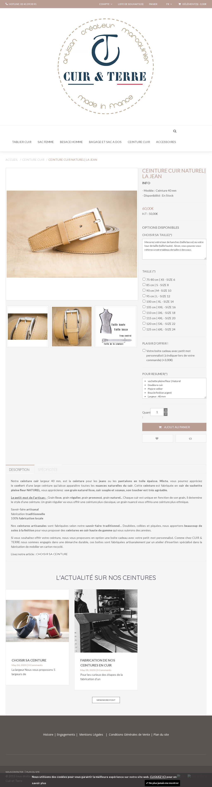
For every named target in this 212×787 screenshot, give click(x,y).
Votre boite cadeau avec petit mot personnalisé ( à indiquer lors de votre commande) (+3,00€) (170, 355)
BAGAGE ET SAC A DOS (105, 142)
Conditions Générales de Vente (130, 734)
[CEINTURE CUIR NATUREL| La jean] (72, 234)
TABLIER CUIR (21, 142)
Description (19, 470)
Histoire (48, 734)
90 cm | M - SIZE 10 (158, 290)
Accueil (12, 159)
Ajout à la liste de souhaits (157, 438)
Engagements (65, 734)
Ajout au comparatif (191, 438)
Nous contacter (14, 772)
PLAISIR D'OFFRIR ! (155, 343)
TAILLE (147, 271)
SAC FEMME (46, 142)
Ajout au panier (177, 427)
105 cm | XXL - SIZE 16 (161, 307)
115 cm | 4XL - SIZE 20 (160, 318)
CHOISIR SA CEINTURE (52, 554)
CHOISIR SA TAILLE (155, 235)
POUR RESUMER (153, 374)
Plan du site (161, 734)
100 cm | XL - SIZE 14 (160, 301)
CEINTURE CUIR (139, 142)
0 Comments (35, 665)
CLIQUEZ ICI (158, 777)
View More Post (106, 700)
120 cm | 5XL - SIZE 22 (160, 323)
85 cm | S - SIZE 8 (157, 285)
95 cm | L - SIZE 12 (158, 296)
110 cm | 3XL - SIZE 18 (160, 312)
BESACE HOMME (71, 142)
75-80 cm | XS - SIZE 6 (160, 279)
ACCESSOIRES (166, 142)
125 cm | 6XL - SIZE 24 (160, 329)
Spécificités (47, 470)
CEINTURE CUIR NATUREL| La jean (72, 159)
